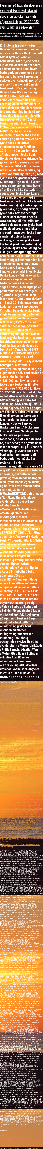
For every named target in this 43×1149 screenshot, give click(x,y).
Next (3, 843)
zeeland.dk (35, 1148)
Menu (2, 40)
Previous (4, 841)
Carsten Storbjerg (12, 1148)
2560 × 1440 (22, 682)
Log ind (7, 1139)
